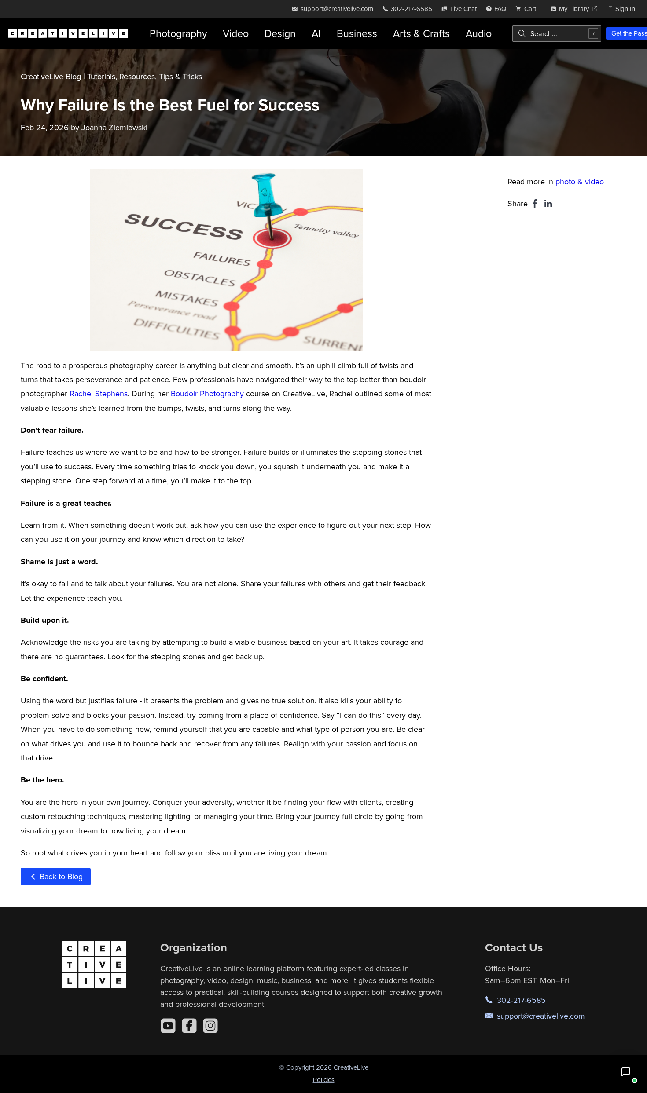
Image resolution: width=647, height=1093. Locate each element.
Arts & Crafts (421, 33)
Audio (479, 33)
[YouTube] (168, 1026)
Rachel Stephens (99, 393)
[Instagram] (210, 1026)
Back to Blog (60, 876)
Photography (178, 33)
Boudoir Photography (207, 393)
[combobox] (557, 33)
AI (316, 33)
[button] (626, 1072)
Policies (324, 1079)
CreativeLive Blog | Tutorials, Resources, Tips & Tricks (111, 76)
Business (357, 33)
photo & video (579, 181)
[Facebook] (189, 1026)
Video (236, 33)
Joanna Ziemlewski (114, 127)
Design (280, 33)
